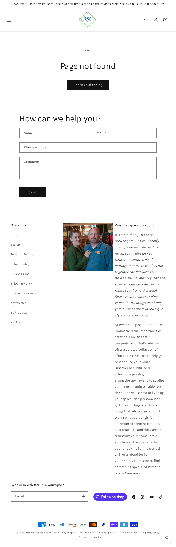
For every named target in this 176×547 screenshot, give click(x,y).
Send (32, 192)
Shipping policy (150, 532)
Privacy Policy (20, 274)
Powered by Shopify (64, 532)
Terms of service (128, 532)
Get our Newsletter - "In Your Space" (38, 485)
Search (15, 245)
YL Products (19, 312)
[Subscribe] (83, 496)
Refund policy (20, 264)
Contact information (90, 537)
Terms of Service (22, 254)
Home (15, 235)
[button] (9, 20)
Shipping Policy (21, 283)
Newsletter (18, 303)
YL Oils (15, 322)
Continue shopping (88, 85)
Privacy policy (107, 532)
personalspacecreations (39, 532)
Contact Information (25, 293)
